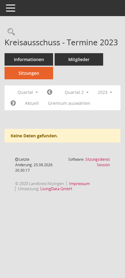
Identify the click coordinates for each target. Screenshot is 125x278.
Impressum (79, 183)
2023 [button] (103, 92)
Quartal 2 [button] (75, 92)
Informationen (29, 59)
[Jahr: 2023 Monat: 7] (13, 103)
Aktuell (32, 103)
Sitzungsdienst (97, 162)
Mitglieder (79, 59)
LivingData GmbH (56, 188)
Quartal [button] (26, 92)
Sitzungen (29, 73)
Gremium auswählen (69, 103)
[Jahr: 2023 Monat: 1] (49, 92)
